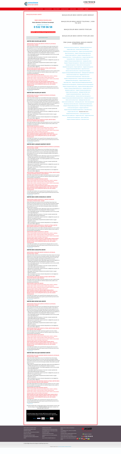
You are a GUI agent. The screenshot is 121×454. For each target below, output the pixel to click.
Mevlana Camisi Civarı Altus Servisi (72, 70)
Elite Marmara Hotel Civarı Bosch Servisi (73, 76)
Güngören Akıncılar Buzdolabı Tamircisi (73, 68)
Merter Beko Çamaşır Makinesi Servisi (38, 144)
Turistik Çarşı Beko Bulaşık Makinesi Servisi (68, 436)
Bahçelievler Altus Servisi (88, 98)
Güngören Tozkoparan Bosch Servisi (71, 78)
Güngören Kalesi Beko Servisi (87, 57)
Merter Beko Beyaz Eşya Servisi (36, 301)
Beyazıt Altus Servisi (85, 94)
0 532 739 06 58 (43, 27)
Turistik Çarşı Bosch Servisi (84, 113)
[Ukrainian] (89, 439)
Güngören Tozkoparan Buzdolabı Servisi (83, 90)
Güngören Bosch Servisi (89, 115)
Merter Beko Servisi (88, 109)
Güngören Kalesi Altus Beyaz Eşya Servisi (49, 429)
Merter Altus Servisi (85, 76)
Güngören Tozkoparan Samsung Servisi (71, 63)
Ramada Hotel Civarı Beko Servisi (73, 74)
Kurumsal (32, 9)
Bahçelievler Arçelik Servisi (70, 90)
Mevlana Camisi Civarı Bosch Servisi (82, 59)
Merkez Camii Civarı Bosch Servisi (72, 99)
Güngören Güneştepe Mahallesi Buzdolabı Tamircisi (71, 72)
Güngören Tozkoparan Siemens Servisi (70, 86)
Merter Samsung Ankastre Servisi (30, 427)
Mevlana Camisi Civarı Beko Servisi (82, 49)
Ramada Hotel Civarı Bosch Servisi (85, 103)
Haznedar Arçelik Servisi (46, 427)
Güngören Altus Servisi (80, 115)
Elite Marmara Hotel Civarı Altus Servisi (71, 103)
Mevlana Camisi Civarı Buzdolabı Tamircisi (31, 432)
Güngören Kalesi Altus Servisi (73, 111)
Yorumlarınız (80, 9)
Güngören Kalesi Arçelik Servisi (71, 55)
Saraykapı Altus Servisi (87, 61)
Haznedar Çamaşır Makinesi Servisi (85, 105)
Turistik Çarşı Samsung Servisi (73, 107)
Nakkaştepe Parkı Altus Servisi (84, 99)
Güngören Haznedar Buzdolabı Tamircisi (73, 94)
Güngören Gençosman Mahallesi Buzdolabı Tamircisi (74, 109)
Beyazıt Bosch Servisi (85, 68)
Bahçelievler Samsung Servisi (68, 66)
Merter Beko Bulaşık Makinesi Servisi (38, 352)
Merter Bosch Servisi (85, 119)
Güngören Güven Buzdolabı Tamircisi (85, 51)
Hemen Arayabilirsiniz (43, 24)
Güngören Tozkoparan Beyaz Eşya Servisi (71, 105)
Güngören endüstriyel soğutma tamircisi (85, 86)
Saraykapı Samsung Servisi (71, 64)
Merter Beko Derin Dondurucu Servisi (39, 197)
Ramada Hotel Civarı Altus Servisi (72, 113)
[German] (84, 439)
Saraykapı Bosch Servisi (67, 57)
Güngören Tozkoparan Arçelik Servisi (73, 119)
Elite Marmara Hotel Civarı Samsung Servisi (85, 84)
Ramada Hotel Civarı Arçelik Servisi (73, 117)
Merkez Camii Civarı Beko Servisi (68, 101)
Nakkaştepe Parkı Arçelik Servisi (88, 72)
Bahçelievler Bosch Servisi (84, 74)
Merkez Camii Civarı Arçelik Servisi (68, 115)
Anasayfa (26, 9)
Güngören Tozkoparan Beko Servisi (83, 55)
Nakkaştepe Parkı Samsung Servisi (72, 80)
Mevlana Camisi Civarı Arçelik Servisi (85, 78)
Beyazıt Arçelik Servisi (78, 66)
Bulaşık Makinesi (48, 9)
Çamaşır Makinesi (64, 9)
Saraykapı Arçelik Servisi (87, 88)
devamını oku (30, 90)
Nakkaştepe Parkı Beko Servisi (84, 92)
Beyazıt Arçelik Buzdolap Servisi (66, 434)
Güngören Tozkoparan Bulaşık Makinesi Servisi (73, 88)
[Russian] (86, 439)
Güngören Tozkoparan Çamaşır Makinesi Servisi (73, 61)
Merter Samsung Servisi (89, 101)
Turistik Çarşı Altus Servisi (79, 101)
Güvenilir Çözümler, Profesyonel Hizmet (64, 446)
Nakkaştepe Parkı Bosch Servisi (86, 47)
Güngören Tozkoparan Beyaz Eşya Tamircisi (83, 53)
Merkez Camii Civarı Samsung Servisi (83, 64)
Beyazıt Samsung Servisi (69, 53)
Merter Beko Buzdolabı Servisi (36, 41)
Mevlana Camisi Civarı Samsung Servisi (83, 96)
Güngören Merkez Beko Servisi (48, 433)
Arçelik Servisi (56, 9)
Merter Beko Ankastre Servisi (36, 250)
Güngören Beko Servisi (71, 49)
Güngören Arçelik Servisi (83, 107)
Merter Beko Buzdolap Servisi (36, 92)
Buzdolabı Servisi (39, 9)
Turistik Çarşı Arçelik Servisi (70, 96)
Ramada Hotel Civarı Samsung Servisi (69, 84)
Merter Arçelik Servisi (85, 117)
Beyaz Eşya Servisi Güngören (84, 70)
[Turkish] (78, 439)
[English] (82, 439)
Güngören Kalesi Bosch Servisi (84, 80)
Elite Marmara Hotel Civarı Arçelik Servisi (71, 47)
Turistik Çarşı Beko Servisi (77, 57)
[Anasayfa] (31, 4)
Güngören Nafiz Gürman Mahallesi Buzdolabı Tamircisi (82, 82)
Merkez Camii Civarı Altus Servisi (86, 63)
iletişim (86, 9)
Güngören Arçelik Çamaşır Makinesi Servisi (68, 433)
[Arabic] (80, 439)
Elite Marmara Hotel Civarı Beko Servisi (70, 51)
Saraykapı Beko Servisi (71, 59)
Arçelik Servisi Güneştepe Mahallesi (48, 437)
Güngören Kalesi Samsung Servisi (72, 92)
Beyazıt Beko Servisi (67, 82)
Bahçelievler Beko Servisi (83, 111)
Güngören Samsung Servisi (88, 66)
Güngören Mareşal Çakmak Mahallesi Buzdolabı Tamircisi (73, 98)
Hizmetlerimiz (73, 9)
